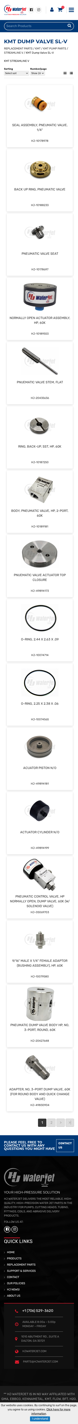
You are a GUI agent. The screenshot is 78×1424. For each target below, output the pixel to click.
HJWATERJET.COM (34, 1351)
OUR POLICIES (16, 1283)
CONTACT (13, 1277)
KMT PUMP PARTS (54, 48)
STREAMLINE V (13, 52)
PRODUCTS (14, 1258)
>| (70, 1123)
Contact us (65, 1145)
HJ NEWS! (13, 1289)
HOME (11, 1252)
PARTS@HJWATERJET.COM (40, 1361)
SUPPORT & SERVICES (21, 1271)
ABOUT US (13, 1295)
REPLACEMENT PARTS (18, 48)
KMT (38, 48)
